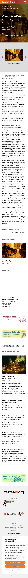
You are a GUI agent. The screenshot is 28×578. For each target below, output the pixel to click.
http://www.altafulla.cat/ (8, 301)
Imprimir (23, 232)
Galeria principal (6, 260)
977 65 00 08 (6, 306)
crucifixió (22, 35)
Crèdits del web (7, 573)
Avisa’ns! (17, 229)
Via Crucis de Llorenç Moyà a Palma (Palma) (14, 449)
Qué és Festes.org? (14, 536)
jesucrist (17, 33)
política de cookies (19, 557)
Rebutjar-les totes (15, 566)
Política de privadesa (20, 573)
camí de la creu (8, 35)
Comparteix (15, 232)
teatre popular (8, 33)
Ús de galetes (11, 575)
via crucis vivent (16, 35)
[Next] (25, 57)
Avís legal (13, 573)
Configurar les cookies (15, 570)
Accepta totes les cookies (15, 562)
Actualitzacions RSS (14, 530)
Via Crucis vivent (8, 376)
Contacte (17, 575)
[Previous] (2, 57)
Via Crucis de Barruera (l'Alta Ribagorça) (13, 415)
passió (13, 33)
